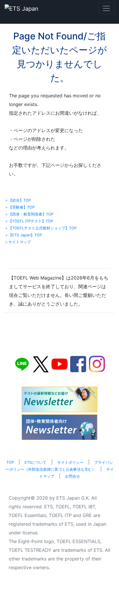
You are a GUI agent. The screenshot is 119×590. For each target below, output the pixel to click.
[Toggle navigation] (106, 8)
